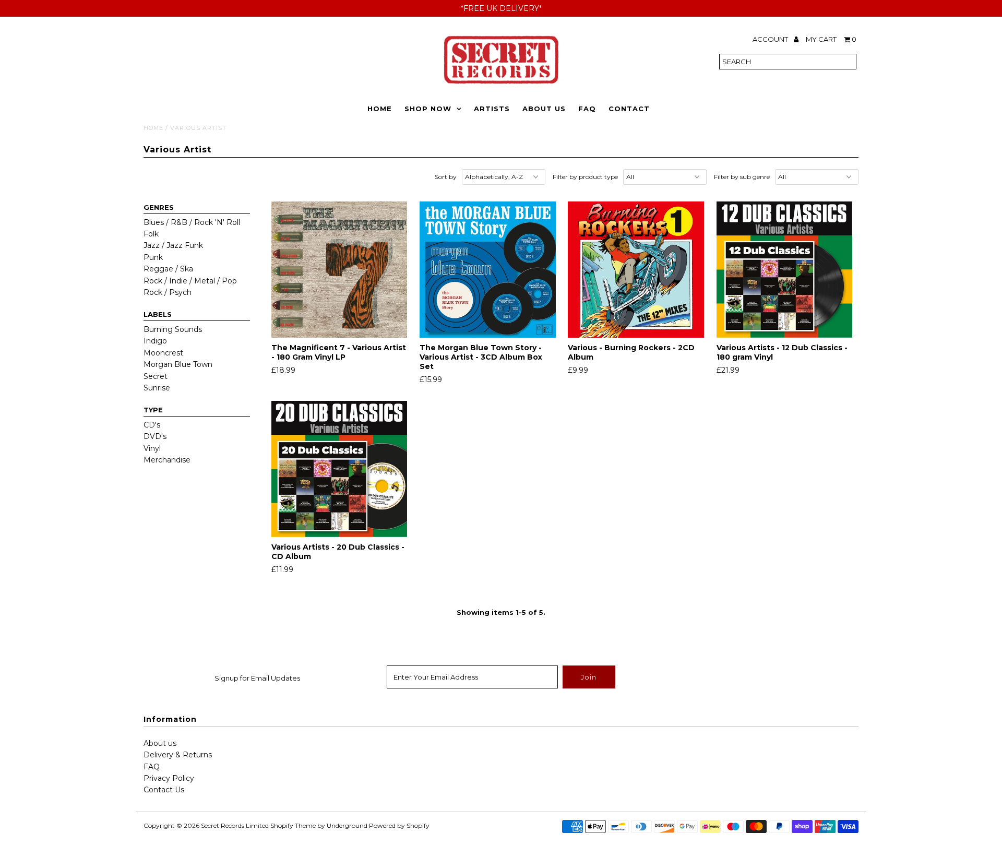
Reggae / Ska (168, 269)
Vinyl (152, 448)
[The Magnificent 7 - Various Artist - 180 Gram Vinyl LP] (339, 269)
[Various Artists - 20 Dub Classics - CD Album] (339, 469)
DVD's (155, 436)
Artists (492, 108)
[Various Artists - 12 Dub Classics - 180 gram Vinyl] (785, 269)
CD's (152, 425)
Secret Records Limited (235, 825)
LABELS (158, 314)
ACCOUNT (771, 39)
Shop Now (427, 108)
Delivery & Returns (178, 754)
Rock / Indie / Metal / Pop (190, 281)
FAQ (587, 108)
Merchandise (167, 460)
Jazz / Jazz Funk (173, 245)
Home (379, 108)
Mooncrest (163, 353)
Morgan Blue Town (178, 364)
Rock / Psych (168, 292)
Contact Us (164, 789)
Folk (151, 234)
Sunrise (157, 388)
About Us (544, 108)
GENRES (159, 207)
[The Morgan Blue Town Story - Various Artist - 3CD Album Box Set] (488, 269)
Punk (153, 257)
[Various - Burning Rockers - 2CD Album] (636, 269)
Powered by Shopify (399, 825)
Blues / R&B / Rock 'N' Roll (192, 222)
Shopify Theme (293, 825)
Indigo (155, 341)
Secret (156, 376)
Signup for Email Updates (257, 678)
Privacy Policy (169, 778)
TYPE (153, 410)
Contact (629, 108)
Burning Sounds (173, 329)
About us (160, 743)
